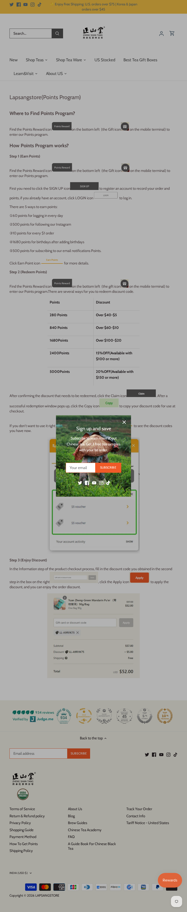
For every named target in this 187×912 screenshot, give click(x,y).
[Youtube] (94, 482)
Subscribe (108, 467)
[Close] (124, 422)
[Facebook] (87, 482)
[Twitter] (80, 482)
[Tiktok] (108, 482)
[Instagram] (101, 482)
